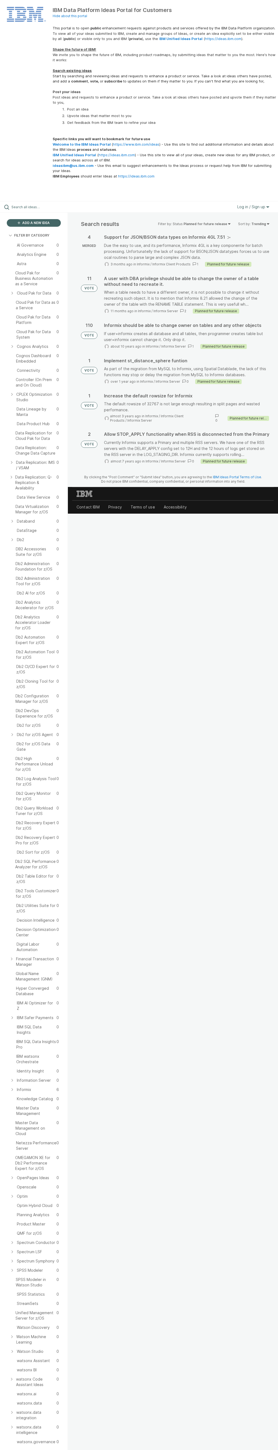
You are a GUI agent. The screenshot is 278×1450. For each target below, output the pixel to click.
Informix (143, 264)
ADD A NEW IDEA (35, 223)
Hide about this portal (70, 16)
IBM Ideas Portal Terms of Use (237, 477)
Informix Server (165, 311)
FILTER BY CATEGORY (31, 235)
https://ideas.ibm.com (223, 38)
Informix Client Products (171, 264)
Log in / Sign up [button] (251, 206)
